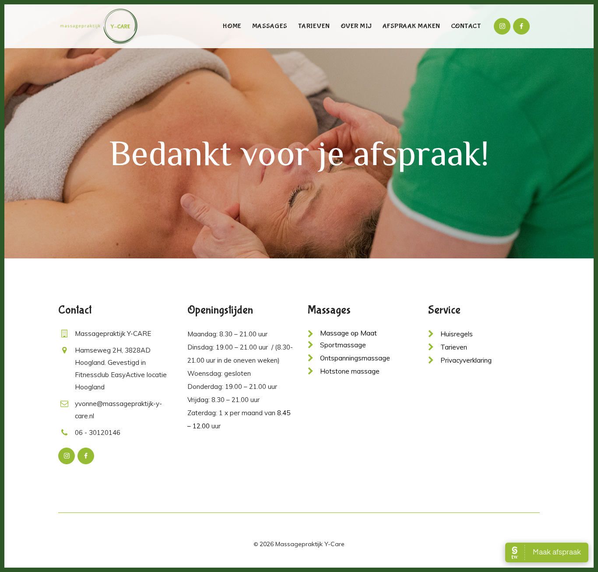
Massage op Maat (348, 332)
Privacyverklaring (466, 360)
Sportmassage (343, 345)
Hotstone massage (350, 371)
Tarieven (453, 347)
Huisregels (456, 334)
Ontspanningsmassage (355, 358)
